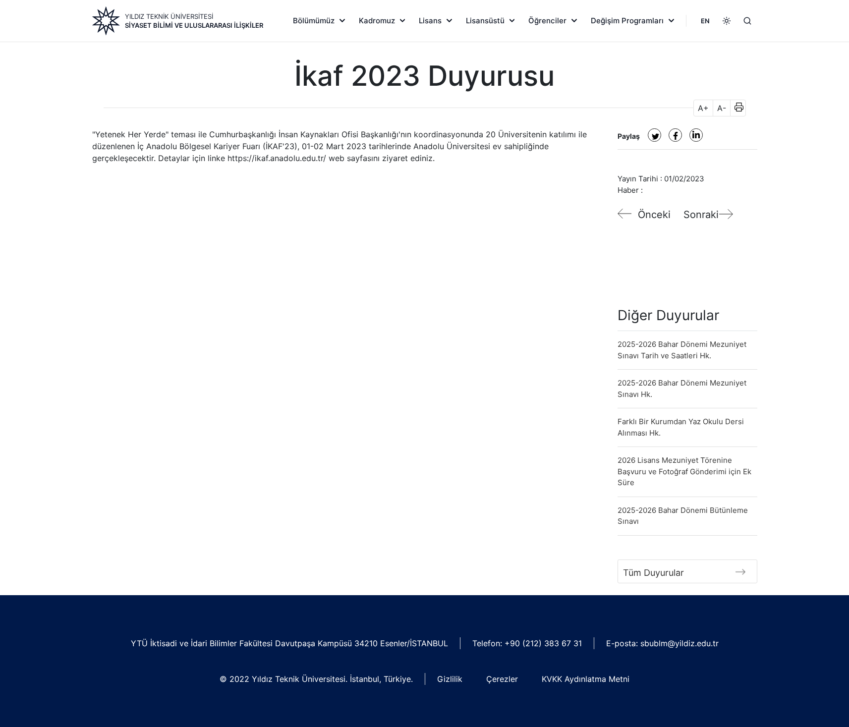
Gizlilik (449, 679)
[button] (736, 108)
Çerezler (502, 679)
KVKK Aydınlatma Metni (585, 679)
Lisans (430, 20)
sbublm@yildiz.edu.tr (679, 643)
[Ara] (747, 21)
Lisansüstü (485, 20)
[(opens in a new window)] (654, 135)
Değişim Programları (627, 20)
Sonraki (701, 215)
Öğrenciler (547, 20)
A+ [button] (703, 108)
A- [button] (721, 108)
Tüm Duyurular (653, 572)
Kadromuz (377, 20)
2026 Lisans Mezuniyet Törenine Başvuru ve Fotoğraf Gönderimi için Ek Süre (684, 471)
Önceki (654, 215)
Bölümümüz (314, 20)
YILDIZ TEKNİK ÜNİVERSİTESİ (169, 16)
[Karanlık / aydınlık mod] (726, 21)
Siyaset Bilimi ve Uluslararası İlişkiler (194, 25)
